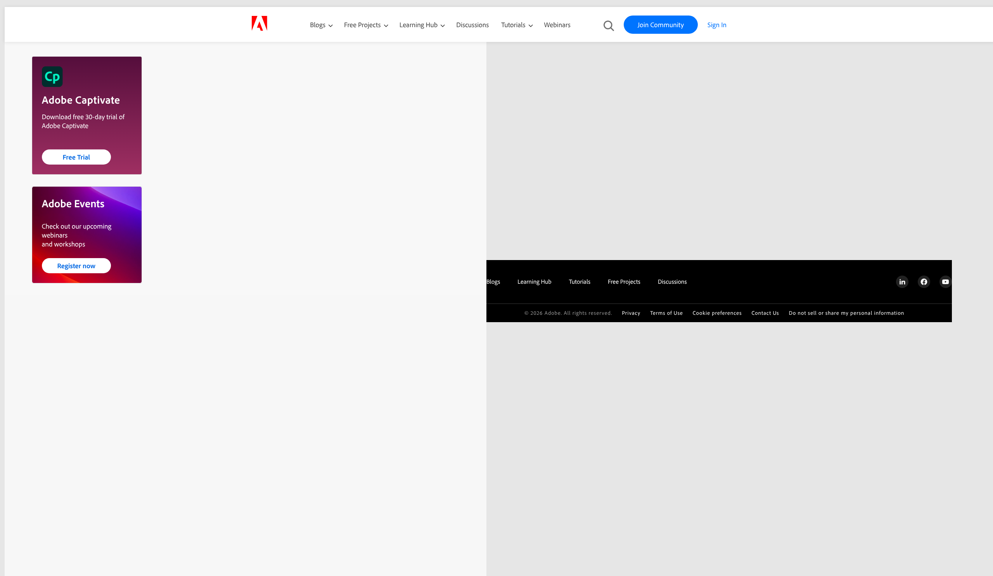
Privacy (631, 313)
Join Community (661, 24)
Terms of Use (666, 313)
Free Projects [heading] (624, 281)
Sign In (717, 24)
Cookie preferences (717, 313)
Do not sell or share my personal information (847, 313)
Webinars (557, 24)
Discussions (472, 24)
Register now (76, 265)
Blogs (317, 24)
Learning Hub (419, 24)
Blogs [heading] (493, 281)
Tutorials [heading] (579, 281)
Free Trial (76, 157)
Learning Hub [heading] (534, 281)
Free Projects (363, 24)
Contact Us (765, 313)
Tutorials (514, 24)
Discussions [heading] (672, 281)
